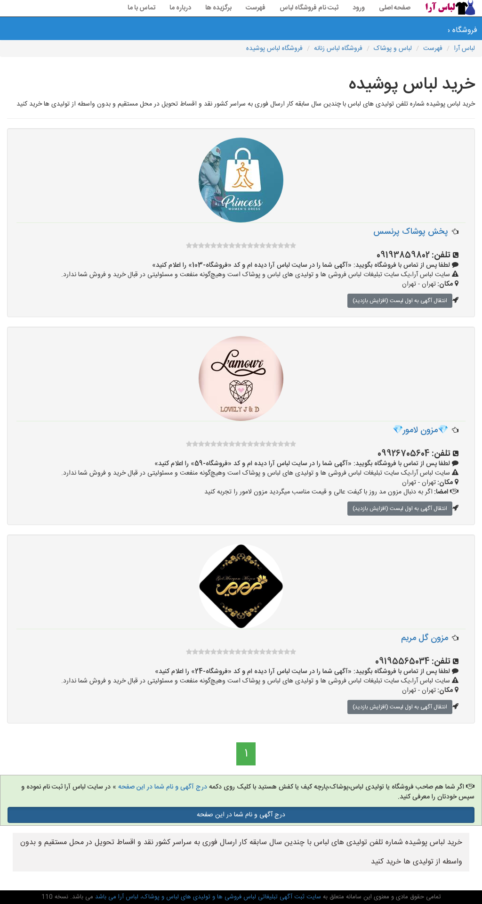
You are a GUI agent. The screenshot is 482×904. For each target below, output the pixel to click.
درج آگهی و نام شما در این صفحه (162, 787)
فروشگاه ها (465, 30)
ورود (359, 8)
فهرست (255, 8)
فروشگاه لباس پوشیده (274, 48)
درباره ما (180, 8)
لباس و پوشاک (393, 48)
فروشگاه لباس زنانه (338, 48)
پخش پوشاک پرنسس (410, 232)
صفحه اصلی (394, 8)
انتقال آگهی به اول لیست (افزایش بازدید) (400, 300)
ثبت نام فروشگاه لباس (309, 8)
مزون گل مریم (424, 638)
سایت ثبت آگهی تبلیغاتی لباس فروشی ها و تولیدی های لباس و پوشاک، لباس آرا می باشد (207, 897)
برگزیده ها (218, 8)
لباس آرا (464, 48)
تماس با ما (141, 8)
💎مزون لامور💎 (420, 430)
